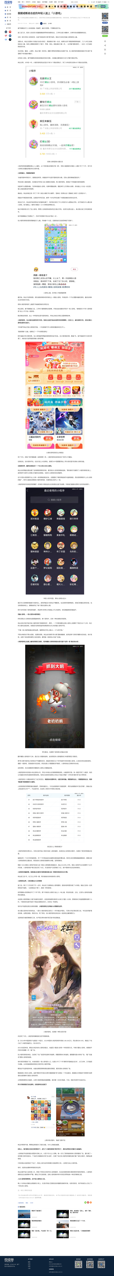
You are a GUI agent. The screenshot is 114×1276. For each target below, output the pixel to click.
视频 (55, 2)
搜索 (29, 1262)
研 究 (9, 21)
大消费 (51, 2)
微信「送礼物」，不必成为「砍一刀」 (42, 1231)
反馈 (29, 1264)
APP (94, 2)
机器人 (39, 2)
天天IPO (28, 2)
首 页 (9, 7)
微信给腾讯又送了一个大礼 (77, 1221)
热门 (23, 2)
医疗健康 (44, 2)
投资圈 (9, 14)
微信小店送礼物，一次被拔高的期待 (80, 1231)
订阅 (29, 1268)
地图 (29, 1266)
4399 (31, 1203)
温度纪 (45, 23)
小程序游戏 (21, 1203)
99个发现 (60, 2)
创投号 (9, 24)
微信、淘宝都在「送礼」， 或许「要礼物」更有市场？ (80, 1211)
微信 (27, 1203)
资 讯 (9, 10)
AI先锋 (34, 2)
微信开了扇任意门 (37, 1211)
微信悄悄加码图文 (37, 1221)
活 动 (9, 17)
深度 (19, 2)
